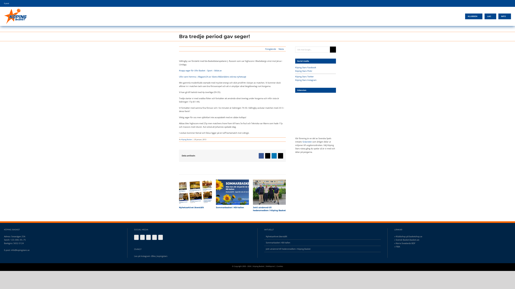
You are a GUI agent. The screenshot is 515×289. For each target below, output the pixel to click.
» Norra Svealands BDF (404, 243)
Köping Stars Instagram (306, 80)
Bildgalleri (200, 192)
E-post (6, 3)
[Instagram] (154, 237)
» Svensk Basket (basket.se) (406, 239)
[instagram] (506, 3)
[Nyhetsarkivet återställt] (195, 192)
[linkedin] (510, 3)
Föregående (270, 49)
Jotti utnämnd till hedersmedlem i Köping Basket (264, 192)
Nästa (281, 49)
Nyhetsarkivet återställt (191, 192)
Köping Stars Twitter (304, 76)
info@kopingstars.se (20, 250)
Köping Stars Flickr (303, 71)
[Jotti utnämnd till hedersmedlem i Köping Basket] (269, 192)
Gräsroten (307, 141)
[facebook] (498, 3)
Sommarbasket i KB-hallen (228, 192)
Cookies (280, 266)
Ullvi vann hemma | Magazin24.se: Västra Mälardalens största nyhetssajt (212, 76)
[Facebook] (136, 237)
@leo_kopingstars (159, 256)
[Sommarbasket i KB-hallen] (232, 192)
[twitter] (502, 3)
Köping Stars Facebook (305, 67)
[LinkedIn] (160, 237)
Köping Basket (186, 139)
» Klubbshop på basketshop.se (408, 236)
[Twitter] (148, 237)
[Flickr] (142, 237)
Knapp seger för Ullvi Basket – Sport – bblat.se (200, 70)
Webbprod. (270, 266)
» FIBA (397, 246)
